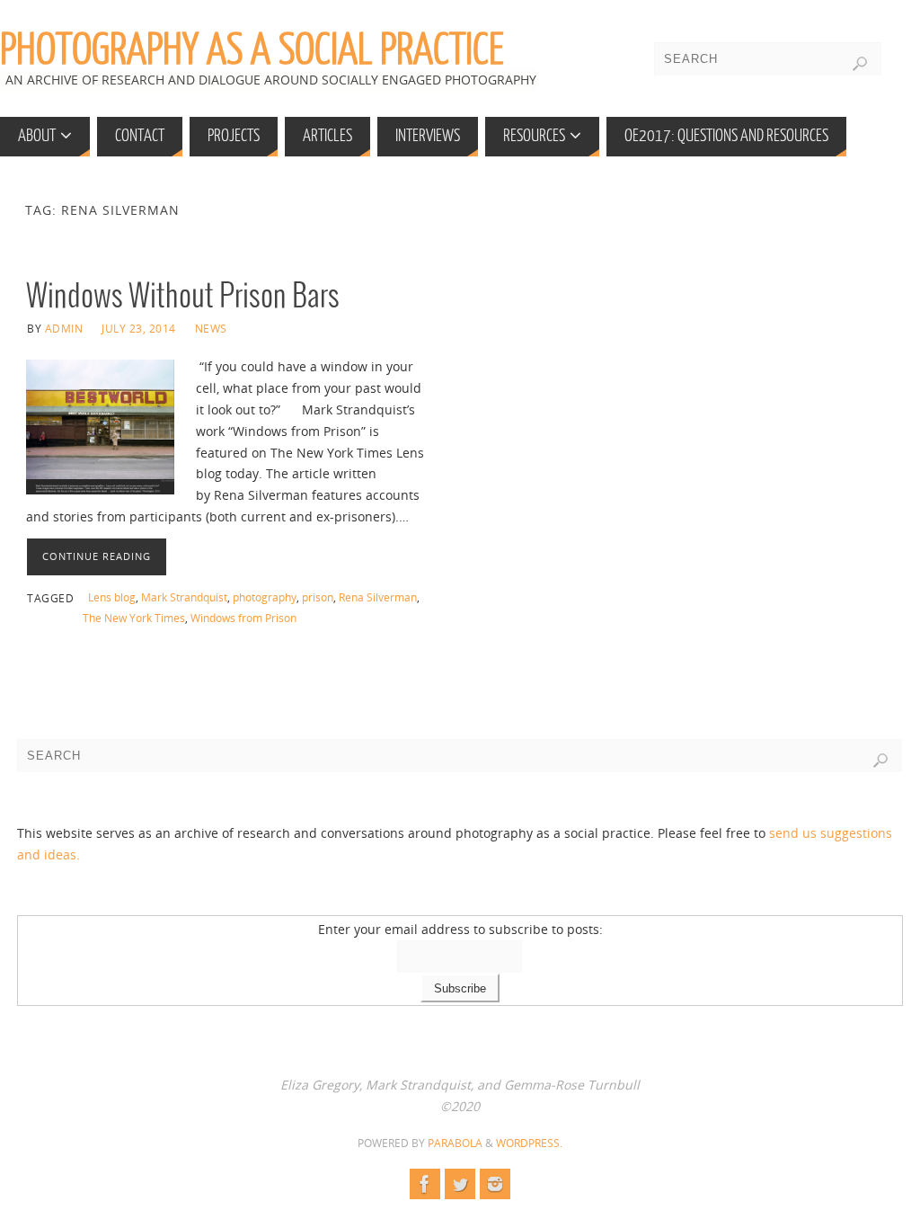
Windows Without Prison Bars (183, 297)
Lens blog (112, 597)
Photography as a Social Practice (252, 50)
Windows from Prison (243, 617)
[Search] (860, 64)
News (211, 328)
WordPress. (529, 1143)
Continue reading (96, 556)
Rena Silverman (378, 597)
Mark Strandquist (184, 597)
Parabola (455, 1143)
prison (317, 597)
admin (64, 328)
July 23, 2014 (139, 328)
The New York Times (134, 617)
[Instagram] (495, 1184)
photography (264, 597)
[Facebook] (425, 1184)
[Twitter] (460, 1184)
